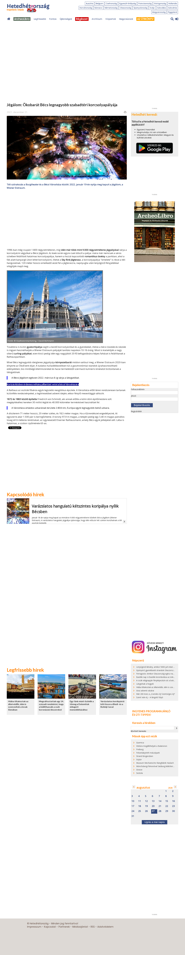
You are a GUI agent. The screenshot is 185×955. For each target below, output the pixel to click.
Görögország (160, 3)
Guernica (140, 742)
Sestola (139, 773)
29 (166, 811)
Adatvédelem (105, 926)
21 (160, 806)
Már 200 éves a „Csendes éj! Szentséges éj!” (155, 694)
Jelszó (133, 396)
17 (133, 806)
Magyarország (158, 12)
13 (153, 801)
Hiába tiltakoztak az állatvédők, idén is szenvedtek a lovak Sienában (18, 705)
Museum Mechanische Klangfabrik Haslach (155, 763)
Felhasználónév (138, 389)
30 (173, 811)
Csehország (111, 3)
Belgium (99, 3)
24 (133, 811)
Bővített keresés (138, 731)
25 (139, 811)
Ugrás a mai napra (155, 822)
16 (173, 801)
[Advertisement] (66, 218)
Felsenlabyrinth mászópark (148, 752)
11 (139, 801)
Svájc (152, 7)
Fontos (52, 19)
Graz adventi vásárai (145, 690)
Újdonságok (66, 19)
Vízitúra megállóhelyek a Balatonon (151, 746)
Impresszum (34, 926)
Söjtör (139, 759)
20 (153, 806)
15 (166, 801)
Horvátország (86, 7)
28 (160, 811)
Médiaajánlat (80, 926)
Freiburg (139, 749)
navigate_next (176, 728)
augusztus (143, 787)
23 (173, 806)
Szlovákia (161, 7)
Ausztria (89, 3)
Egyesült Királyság (127, 3)
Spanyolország (140, 7)
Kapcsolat (50, 926)
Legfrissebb (40, 19)
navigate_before (133, 786)
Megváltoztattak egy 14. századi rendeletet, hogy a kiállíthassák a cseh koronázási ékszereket (51, 705)
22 (166, 806)
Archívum (97, 19)
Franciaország (145, 3)
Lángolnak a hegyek (145, 684)
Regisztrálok (136, 411)
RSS (93, 926)
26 (146, 811)
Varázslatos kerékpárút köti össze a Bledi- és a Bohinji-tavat (112, 704)
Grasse (139, 769)
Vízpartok (110, 19)
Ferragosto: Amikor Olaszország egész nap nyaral (158, 673)
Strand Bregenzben (144, 756)
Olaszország (125, 7)
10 (133, 801)
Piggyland (172, 12)
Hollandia (172, 3)
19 (146, 806)
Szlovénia (172, 7)
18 (139, 806)
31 (133, 816)
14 (160, 801)
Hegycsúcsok (126, 19)
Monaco (98, 7)
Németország (111, 7)
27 (153, 811)
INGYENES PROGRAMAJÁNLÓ (151, 711)
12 (146, 801)
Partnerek (64, 926)
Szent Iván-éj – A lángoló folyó (149, 697)
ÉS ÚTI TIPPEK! (141, 714)
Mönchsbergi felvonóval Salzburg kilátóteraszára (157, 766)
